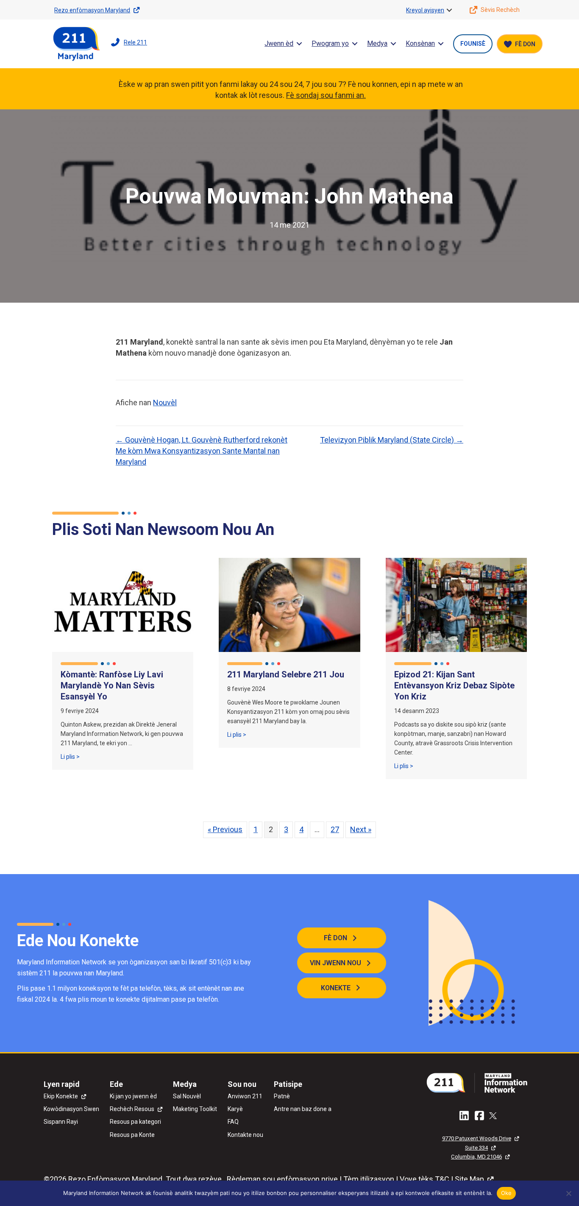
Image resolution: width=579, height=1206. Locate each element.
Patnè (282, 1096)
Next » (360, 829)
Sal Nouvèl (187, 1096)
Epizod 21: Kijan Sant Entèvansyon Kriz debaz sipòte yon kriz (454, 685)
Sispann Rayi (61, 1121)
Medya (377, 43)
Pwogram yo (330, 43)
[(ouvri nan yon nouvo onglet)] (480, 1082)
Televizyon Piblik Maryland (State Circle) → (391, 439)
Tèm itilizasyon (368, 1179)
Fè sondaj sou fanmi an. (326, 95)
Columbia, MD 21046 (476, 1156)
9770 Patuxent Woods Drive (476, 1138)
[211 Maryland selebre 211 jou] (289, 604)
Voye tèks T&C (424, 1179)
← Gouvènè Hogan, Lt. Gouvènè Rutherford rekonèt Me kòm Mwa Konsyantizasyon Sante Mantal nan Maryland (201, 450)
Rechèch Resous (132, 1109)
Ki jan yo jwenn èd (133, 1096)
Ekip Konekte (61, 1096)
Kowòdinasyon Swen (71, 1109)
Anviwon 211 (245, 1096)
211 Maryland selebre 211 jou (285, 674)
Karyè (235, 1109)
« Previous (225, 829)
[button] (449, 10)
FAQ (233, 1121)
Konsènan (420, 43)
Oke (506, 1192)
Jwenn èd (278, 43)
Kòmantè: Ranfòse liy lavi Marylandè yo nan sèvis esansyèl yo (112, 685)
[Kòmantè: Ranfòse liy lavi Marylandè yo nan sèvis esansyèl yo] (122, 604)
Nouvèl (165, 402)
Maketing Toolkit (195, 1109)
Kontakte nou (245, 1134)
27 (335, 829)
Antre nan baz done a (302, 1109)
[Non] (568, 1193)
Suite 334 (476, 1148)
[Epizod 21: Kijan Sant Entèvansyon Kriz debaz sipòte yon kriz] (456, 604)
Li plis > (70, 756)
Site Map (469, 1179)
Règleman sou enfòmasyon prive (282, 1179)
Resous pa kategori (135, 1121)
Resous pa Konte (132, 1134)
